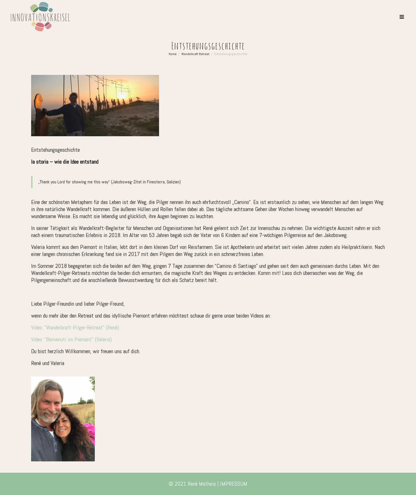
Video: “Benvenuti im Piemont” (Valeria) (71, 339)
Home (173, 54)
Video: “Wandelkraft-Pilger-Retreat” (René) (75, 327)
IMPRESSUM (233, 483)
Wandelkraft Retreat (195, 54)
